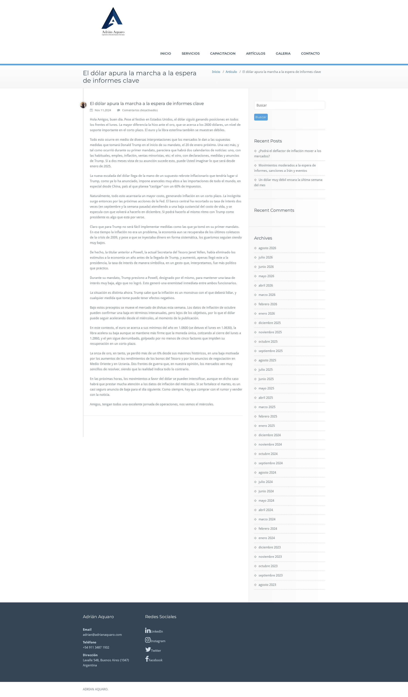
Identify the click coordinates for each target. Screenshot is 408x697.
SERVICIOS (191, 53)
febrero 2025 (268, 416)
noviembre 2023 (270, 557)
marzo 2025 (267, 407)
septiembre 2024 (271, 463)
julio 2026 (266, 257)
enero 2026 (267, 313)
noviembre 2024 (270, 444)
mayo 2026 (266, 276)
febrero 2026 (268, 304)
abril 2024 (266, 510)
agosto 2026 (267, 248)
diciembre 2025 (270, 323)
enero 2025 (267, 426)
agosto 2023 (267, 585)
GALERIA (283, 53)
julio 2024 (266, 482)
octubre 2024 (268, 454)
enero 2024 (267, 538)
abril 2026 (266, 285)
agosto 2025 (267, 360)
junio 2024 (266, 491)
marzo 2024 (267, 519)
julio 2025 (266, 370)
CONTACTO (310, 53)
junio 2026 (266, 267)
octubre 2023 (268, 566)
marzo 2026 (267, 295)
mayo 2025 (266, 388)
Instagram (158, 641)
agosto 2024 (267, 472)
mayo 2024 (266, 501)
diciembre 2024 (270, 435)
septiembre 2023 (271, 575)
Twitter (156, 651)
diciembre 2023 (270, 547)
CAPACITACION (222, 53)
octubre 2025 (268, 342)
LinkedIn (157, 631)
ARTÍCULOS (255, 53)
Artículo (231, 72)
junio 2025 (266, 379)
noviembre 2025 (270, 332)
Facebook (155, 660)
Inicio (216, 72)
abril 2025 (266, 398)
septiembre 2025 (271, 351)
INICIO (165, 53)
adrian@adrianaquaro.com (102, 635)
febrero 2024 (268, 529)
